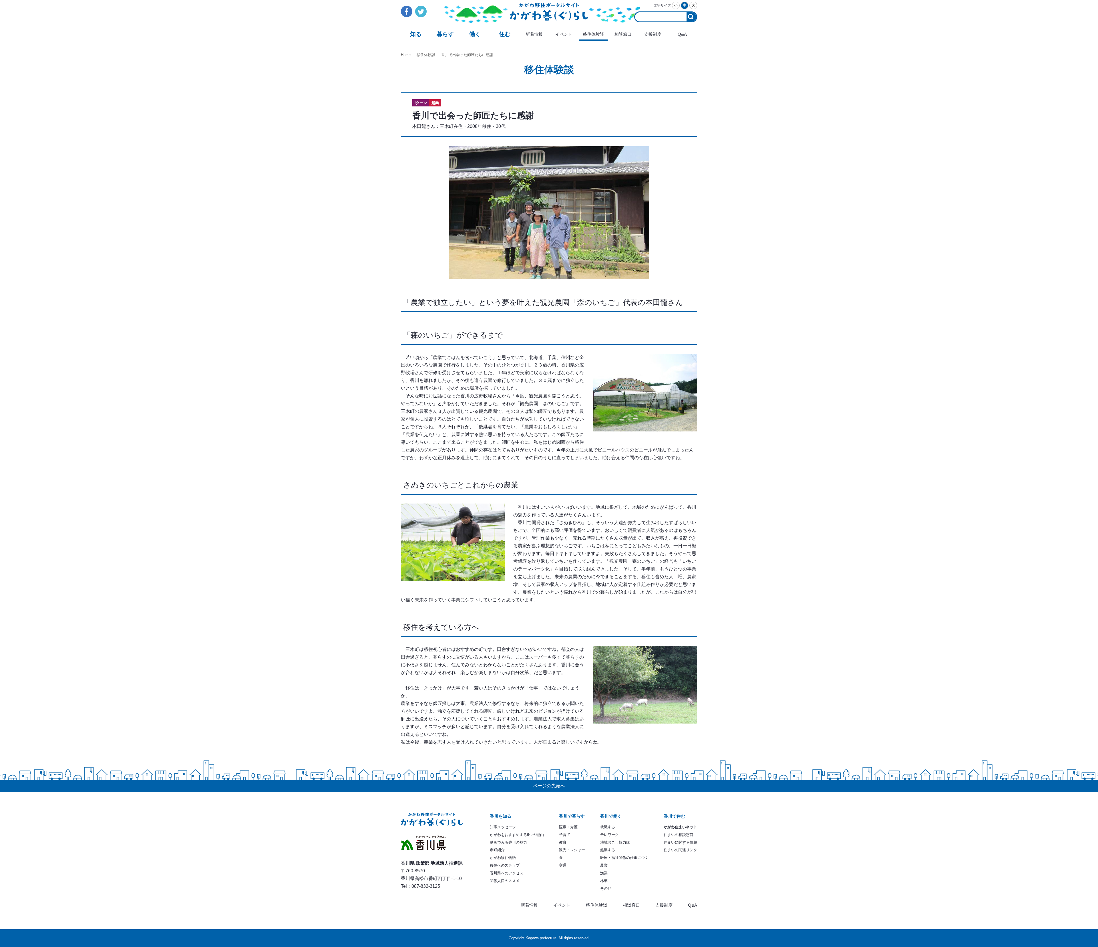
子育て (564, 835)
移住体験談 (593, 34)
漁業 (604, 873)
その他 (605, 888)
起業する (607, 850)
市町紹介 (497, 850)
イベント (563, 34)
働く (475, 34)
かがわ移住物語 (503, 857)
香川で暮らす (572, 816)
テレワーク (609, 835)
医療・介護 (568, 827)
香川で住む (674, 816)
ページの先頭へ (549, 785)
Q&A (682, 34)
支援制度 (652, 34)
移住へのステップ (505, 865)
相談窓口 (623, 34)
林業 (604, 881)
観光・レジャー (572, 850)
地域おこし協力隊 (615, 842)
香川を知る (500, 816)
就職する (607, 827)
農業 (604, 865)
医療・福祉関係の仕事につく (624, 857)
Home (406, 55)
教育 (562, 842)
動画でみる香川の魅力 (508, 842)
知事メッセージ (503, 827)
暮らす (445, 34)
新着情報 (534, 34)
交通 (562, 865)
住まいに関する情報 (680, 842)
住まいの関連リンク (680, 850)
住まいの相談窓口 (678, 835)
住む (504, 34)
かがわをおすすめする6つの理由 (517, 835)
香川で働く (611, 816)
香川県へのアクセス (506, 873)
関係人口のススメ (505, 881)
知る (415, 34)
